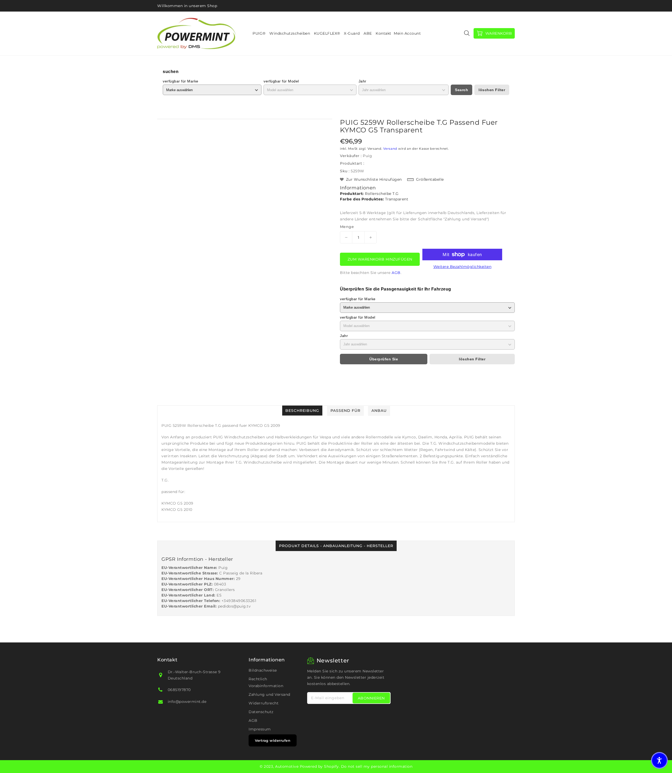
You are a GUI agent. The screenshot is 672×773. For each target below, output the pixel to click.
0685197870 (179, 689)
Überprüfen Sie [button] (383, 359)
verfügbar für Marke (180, 81)
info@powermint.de (187, 701)
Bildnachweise (263, 670)
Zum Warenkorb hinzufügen (380, 259)
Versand (390, 149)
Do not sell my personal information (377, 766)
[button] (659, 760)
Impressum (260, 729)
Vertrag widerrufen (272, 740)
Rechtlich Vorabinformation (266, 682)
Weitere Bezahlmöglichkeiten (462, 266)
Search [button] (461, 90)
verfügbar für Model (281, 81)
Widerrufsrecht (264, 703)
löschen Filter (492, 90)
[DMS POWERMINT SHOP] (196, 33)
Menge (347, 227)
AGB (396, 272)
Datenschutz (261, 711)
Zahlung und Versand (269, 694)
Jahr (362, 81)
